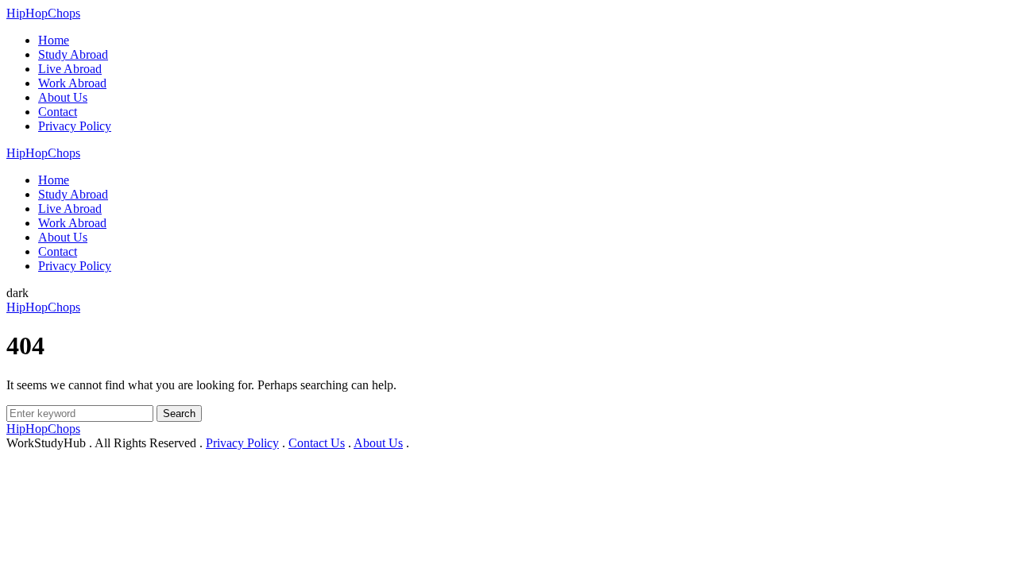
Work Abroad (72, 83)
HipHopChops (43, 13)
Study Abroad (73, 54)
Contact (57, 111)
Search (179, 413)
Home (53, 40)
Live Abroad (70, 68)
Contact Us (316, 443)
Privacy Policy (74, 126)
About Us (62, 97)
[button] (17, 293)
